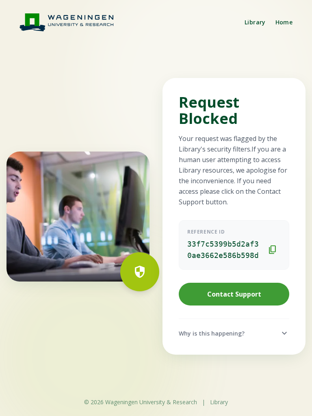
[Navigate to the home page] (72, 22)
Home (283, 22)
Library (255, 22)
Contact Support (234, 294)
